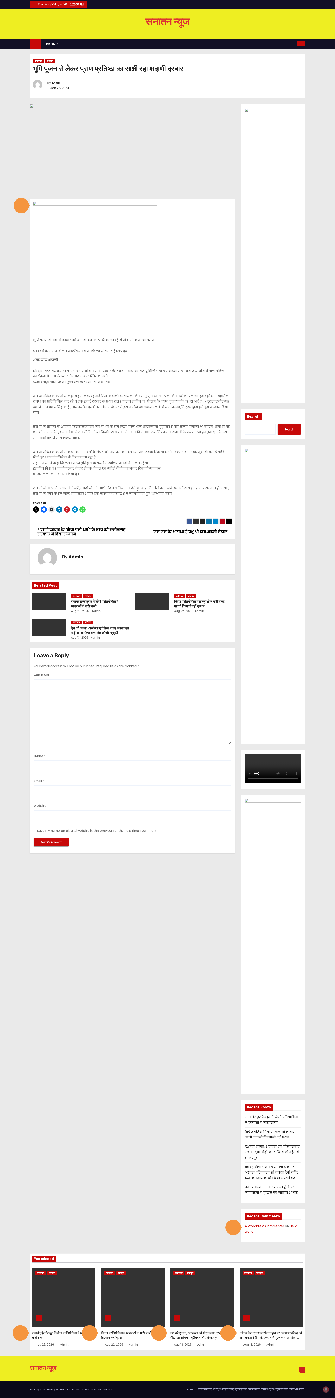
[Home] (35, 44)
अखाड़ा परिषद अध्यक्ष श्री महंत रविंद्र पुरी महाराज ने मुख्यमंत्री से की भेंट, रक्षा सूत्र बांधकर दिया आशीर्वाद (251, 1389)
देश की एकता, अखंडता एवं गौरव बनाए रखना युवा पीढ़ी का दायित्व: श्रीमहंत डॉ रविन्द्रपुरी (100, 630)
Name (39, 756)
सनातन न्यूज (167, 21)
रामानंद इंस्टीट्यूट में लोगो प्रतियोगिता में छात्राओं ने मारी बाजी (94, 603)
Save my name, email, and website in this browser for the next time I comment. (97, 830)
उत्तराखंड (51, 44)
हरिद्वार (50, 61)
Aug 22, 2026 (183, 611)
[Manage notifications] (326, 1389)
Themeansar (104, 1389)
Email (39, 781)
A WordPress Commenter (264, 1226)
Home (190, 1389)
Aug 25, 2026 (80, 611)
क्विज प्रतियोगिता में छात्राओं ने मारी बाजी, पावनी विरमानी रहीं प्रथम (199, 603)
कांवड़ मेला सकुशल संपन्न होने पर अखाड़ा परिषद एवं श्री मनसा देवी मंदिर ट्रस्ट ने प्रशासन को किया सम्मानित (271, 1172)
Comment (43, 674)
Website (40, 805)
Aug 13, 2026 (79, 638)
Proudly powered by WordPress (50, 1389)
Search (253, 416)
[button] (21, 205)
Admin (56, 83)
